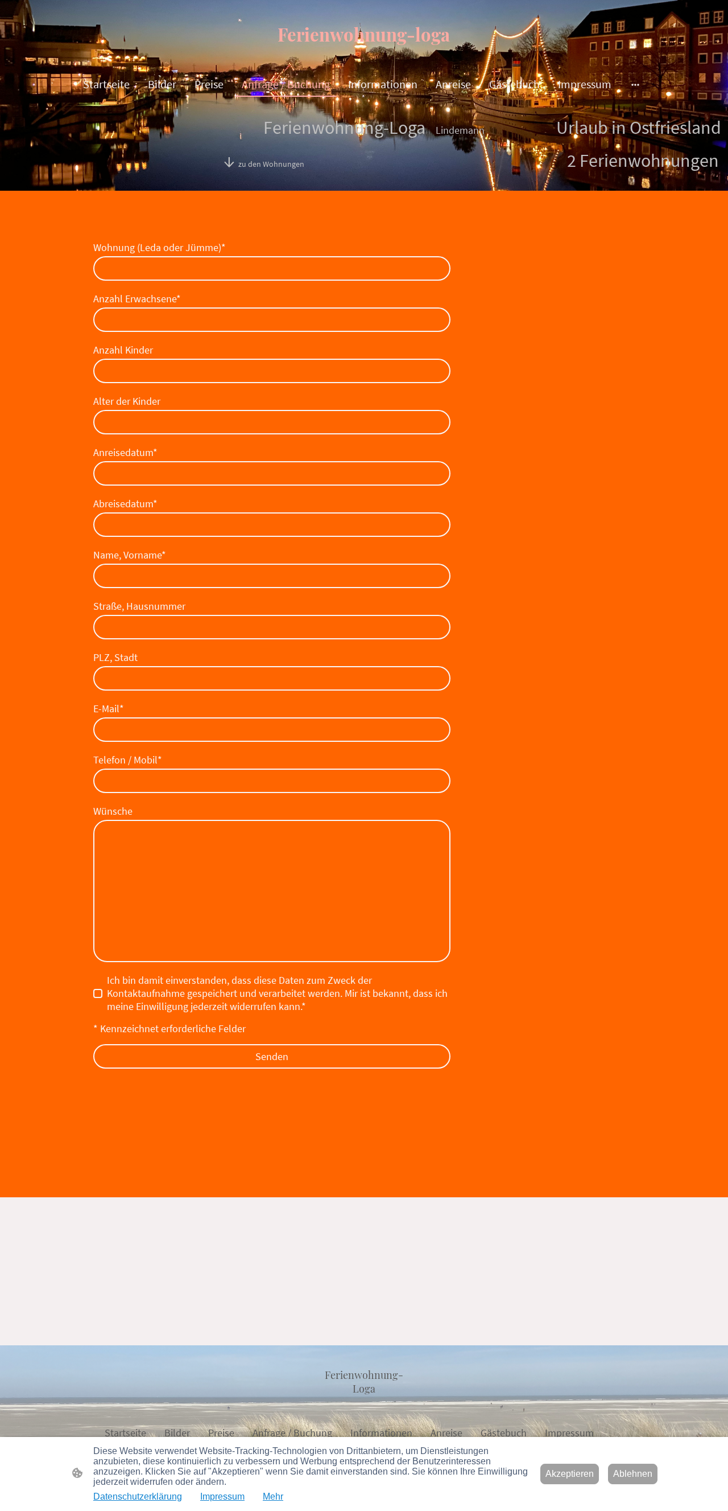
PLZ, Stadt (115, 657)
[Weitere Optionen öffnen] (635, 84)
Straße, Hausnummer (139, 606)
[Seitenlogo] (363, 56)
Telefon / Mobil (127, 759)
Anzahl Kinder (123, 349)
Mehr (273, 1496)
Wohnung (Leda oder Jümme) (159, 247)
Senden (271, 1056)
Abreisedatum (125, 503)
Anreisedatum (125, 452)
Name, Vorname (129, 554)
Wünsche (113, 811)
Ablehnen (632, 1474)
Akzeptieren (569, 1474)
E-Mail (108, 708)
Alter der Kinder (126, 401)
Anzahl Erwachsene (137, 298)
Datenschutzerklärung (137, 1496)
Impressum (222, 1496)
